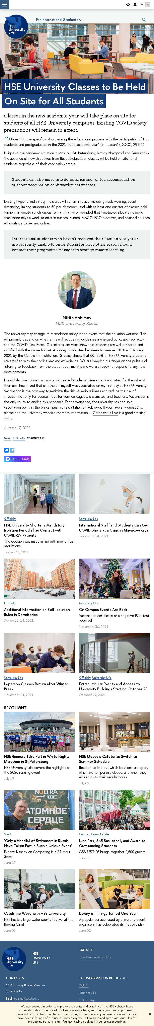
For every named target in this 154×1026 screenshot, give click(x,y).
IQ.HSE (83, 985)
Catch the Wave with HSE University (35, 913)
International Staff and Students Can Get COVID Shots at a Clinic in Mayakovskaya (114, 527)
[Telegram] (12, 450)
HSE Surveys (87, 1000)
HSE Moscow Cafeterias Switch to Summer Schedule (108, 759)
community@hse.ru (26, 998)
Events (83, 834)
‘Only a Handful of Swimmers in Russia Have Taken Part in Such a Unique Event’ (38, 843)
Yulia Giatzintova (90, 957)
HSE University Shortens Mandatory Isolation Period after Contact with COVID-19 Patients (34, 530)
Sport (7, 834)
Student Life (87, 993)
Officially (10, 518)
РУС (142, 4)
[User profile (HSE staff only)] (135, 4)
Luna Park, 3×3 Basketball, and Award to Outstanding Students (112, 843)
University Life (88, 518)
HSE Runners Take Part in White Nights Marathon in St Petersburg (37, 759)
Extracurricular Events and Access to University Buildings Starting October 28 (113, 686)
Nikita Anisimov (77, 318)
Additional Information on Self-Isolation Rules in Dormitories (37, 612)
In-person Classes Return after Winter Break (36, 686)
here (86, 1010)
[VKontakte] (6, 450)
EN (147, 4)
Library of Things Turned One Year (108, 913)
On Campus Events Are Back (103, 609)
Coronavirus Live (105, 412)
